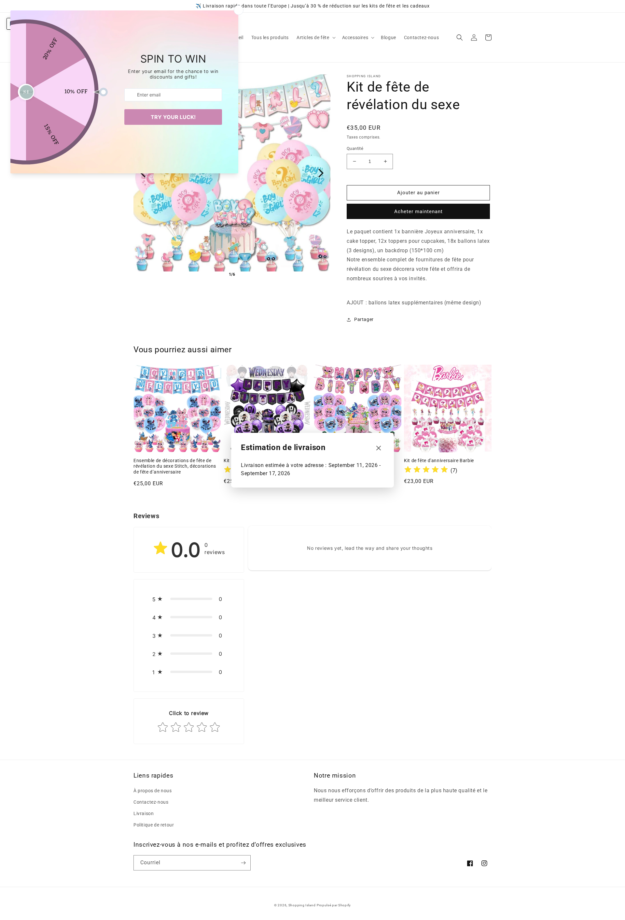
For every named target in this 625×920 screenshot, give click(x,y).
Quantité (355, 148)
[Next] (321, 173)
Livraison (143, 813)
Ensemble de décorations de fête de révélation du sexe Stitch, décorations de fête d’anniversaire (174, 466)
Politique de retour (153, 824)
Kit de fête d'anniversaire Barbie (439, 460)
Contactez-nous (150, 802)
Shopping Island (302, 905)
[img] (426, 470)
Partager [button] (364, 319)
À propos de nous (152, 790)
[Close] (378, 448)
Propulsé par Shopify (334, 905)
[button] (315, 37)
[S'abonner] (243, 862)
